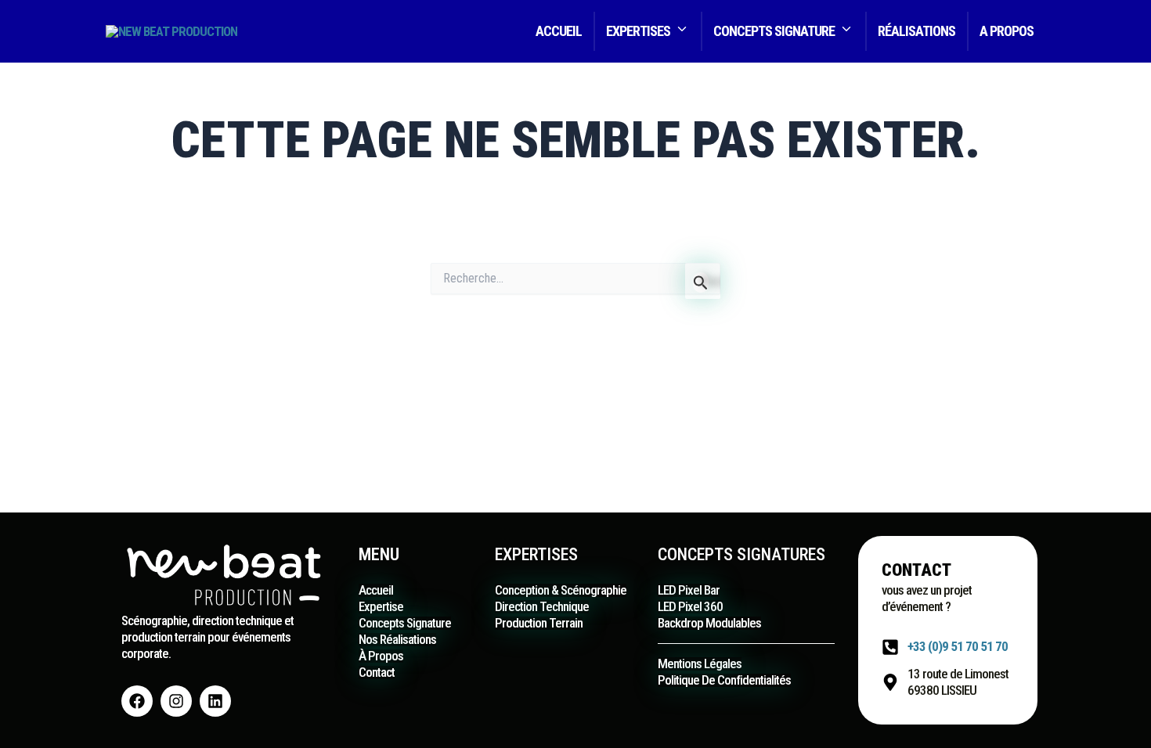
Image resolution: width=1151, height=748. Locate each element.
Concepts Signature (774, 31)
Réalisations (916, 31)
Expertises (638, 31)
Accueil (559, 31)
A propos (1007, 31)
